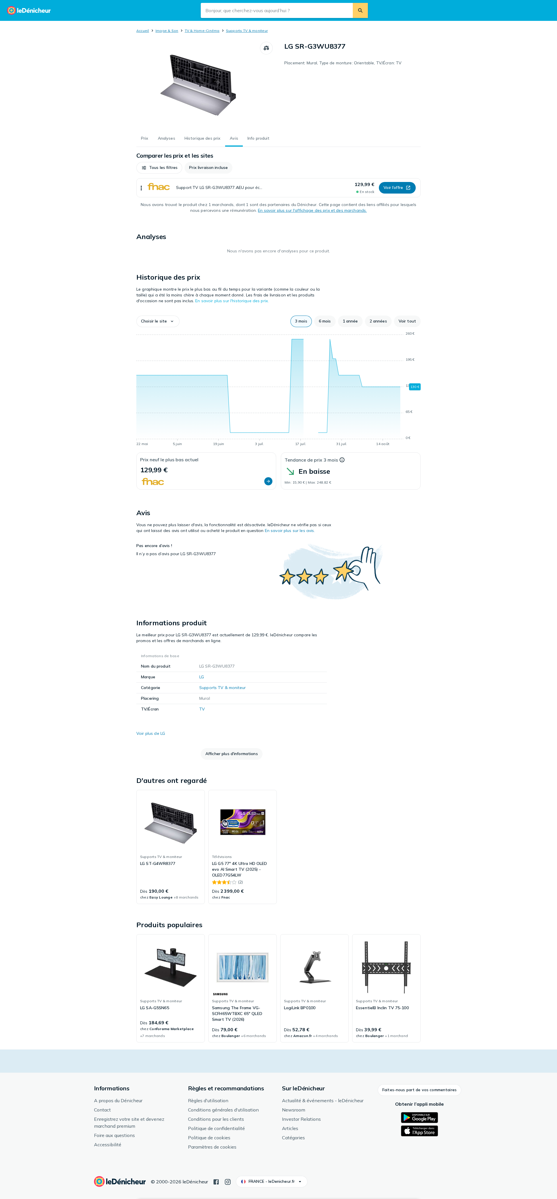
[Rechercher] (360, 10)
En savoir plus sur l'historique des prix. (232, 300)
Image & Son (166, 30)
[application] (278, 390)
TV (202, 709)
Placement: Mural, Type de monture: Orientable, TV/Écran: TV (343, 62)
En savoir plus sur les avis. (290, 530)
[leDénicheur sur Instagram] (227, 1181)
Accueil (142, 30)
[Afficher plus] (141, 188)
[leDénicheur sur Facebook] (216, 1181)
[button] (159, 168)
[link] (170, 847)
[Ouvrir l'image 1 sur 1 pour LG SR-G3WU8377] (198, 85)
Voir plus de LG (150, 733)
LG (201, 676)
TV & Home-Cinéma (202, 30)
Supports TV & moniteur (247, 30)
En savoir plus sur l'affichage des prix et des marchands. (312, 210)
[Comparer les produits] (266, 48)
